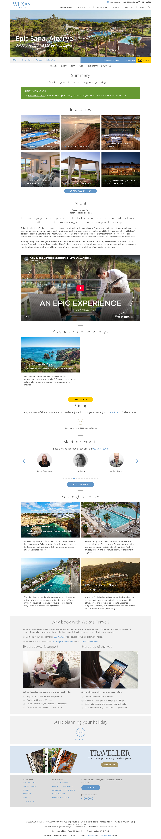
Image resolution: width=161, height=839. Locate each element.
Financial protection (124, 822)
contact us (112, 412)
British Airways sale (36, 95)
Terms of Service (106, 835)
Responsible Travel (61, 797)
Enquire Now (80, 399)
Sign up (90, 787)
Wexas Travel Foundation (64, 790)
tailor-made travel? (89, 641)
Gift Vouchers (58, 794)
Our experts (93, 66)
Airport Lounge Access (62, 786)
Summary (53, 66)
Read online (109, 765)
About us (27, 794)
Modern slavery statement (80, 824)
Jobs (25, 797)
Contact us (28, 801)
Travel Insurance (60, 782)
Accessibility (106, 822)
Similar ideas (106, 66)
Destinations (29, 782)
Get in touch (80, 739)
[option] (45, 463)
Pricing (82, 66)
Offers (26, 790)
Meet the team (80, 484)
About (72, 66)
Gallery (64, 66)
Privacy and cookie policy (58, 822)
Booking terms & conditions (85, 822)
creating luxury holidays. (63, 641)
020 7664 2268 (100, 448)
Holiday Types (29, 786)
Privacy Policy (90, 835)
